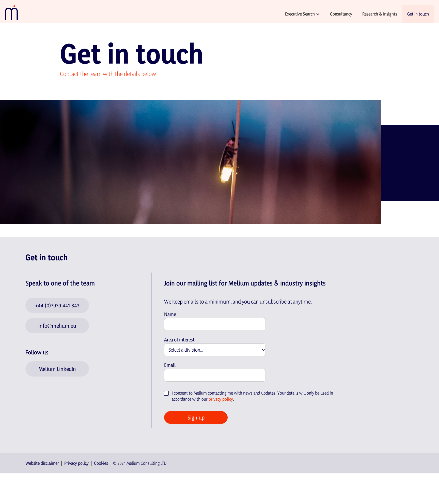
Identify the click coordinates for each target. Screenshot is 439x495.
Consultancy (341, 14)
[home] (12, 12)
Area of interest (179, 340)
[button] (302, 14)
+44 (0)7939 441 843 (57, 305)
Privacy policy (76, 463)
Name (170, 314)
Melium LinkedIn (57, 369)
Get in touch (418, 14)
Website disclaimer (42, 463)
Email (170, 365)
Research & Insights (379, 14)
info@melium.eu (57, 325)
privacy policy (221, 399)
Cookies (101, 463)
